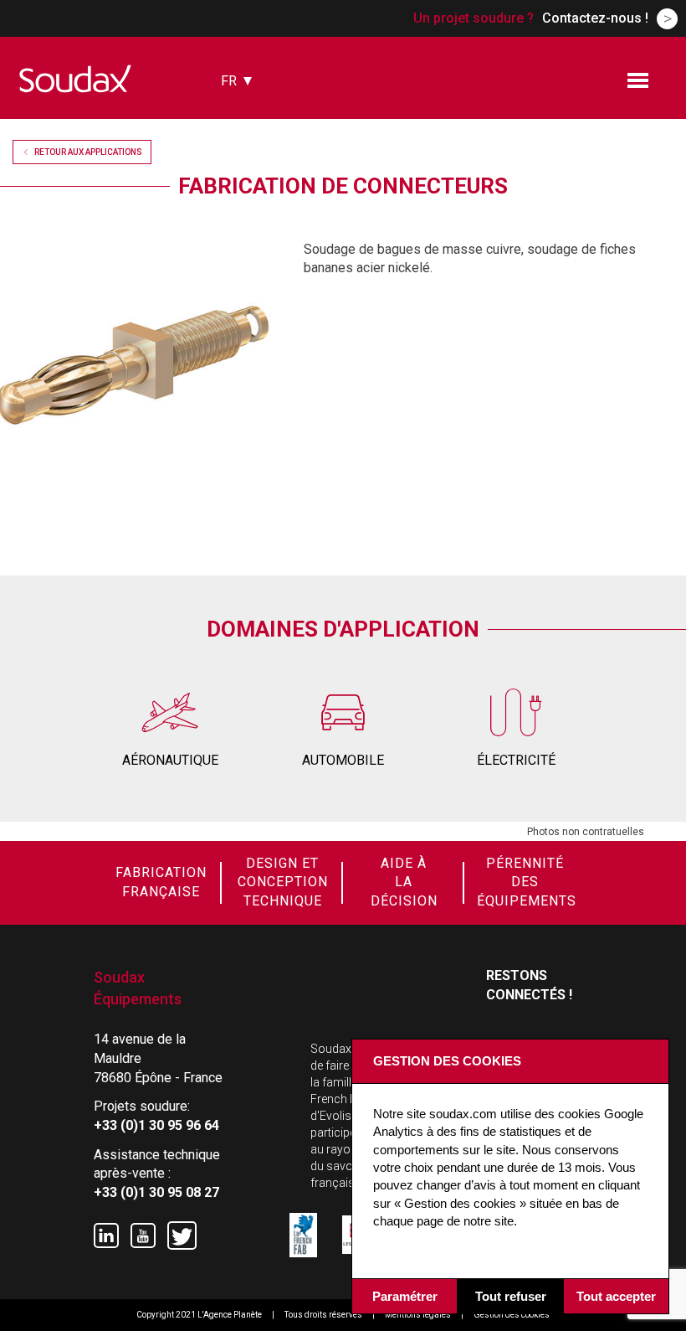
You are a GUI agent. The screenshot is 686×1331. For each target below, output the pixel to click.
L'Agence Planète (229, 1314)
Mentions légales (418, 1314)
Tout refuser (510, 1296)
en (229, 108)
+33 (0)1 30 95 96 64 (156, 1125)
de (229, 155)
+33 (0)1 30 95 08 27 (156, 1192)
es (229, 132)
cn (229, 178)
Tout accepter (616, 1296)
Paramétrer (405, 1296)
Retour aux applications (88, 152)
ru (229, 201)
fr (229, 81)
